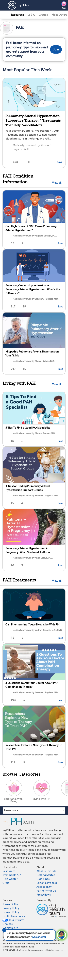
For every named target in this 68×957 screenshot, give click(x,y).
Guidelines (43, 878)
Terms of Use (10, 904)
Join (64, 8)
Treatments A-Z (11, 875)
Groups (43, 14)
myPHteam (24, 5)
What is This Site (46, 871)
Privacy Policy (10, 908)
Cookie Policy (10, 912)
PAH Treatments (19, 580)
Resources (17, 14)
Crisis (5, 882)
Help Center (9, 878)
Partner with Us (46, 890)
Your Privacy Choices (13, 922)
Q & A (31, 14)
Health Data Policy (13, 916)
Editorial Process (46, 882)
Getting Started (45, 875)
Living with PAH (19, 383)
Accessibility (43, 886)
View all (57, 182)
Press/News (43, 894)
